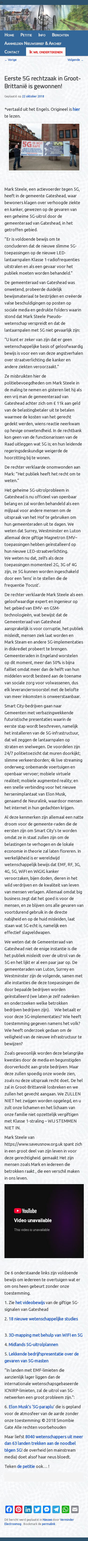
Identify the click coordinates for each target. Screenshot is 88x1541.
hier (76, 109)
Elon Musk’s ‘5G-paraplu (31, 1406)
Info (42, 34)
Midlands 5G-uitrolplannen (33, 1344)
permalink (49, 1523)
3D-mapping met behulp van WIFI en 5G (46, 1335)
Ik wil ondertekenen (45, 51)
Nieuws (47, 1519)
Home (9, 34)
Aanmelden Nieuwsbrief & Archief (32, 43)
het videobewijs (30, 1302)
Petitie (26, 34)
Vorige (10, 59)
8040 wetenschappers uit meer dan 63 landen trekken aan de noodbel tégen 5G (43, 1443)
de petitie (26, 1466)
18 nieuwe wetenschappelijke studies (44, 1318)
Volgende (76, 59)
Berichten (60, 34)
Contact (11, 51)
